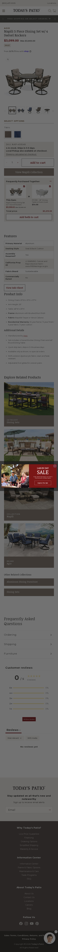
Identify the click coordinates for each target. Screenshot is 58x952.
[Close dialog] (55, 466)
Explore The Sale (43, 483)
